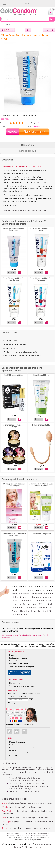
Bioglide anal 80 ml (41, 375)
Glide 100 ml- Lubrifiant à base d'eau (13, 229)
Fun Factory (8, 811)
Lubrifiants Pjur (19, 614)
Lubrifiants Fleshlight (41, 597)
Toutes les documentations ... (21, 753)
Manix (5, 807)
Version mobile (33, 847)
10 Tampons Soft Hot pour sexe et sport (14, 485)
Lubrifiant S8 (44, 611)
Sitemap (37, 840)
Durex (4, 803)
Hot (38, 123)
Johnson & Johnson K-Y (27, 604)
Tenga (4, 828)
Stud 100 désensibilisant (14, 375)
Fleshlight (6, 822)
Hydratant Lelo (28, 611)
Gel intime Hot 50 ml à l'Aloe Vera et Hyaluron (41, 485)
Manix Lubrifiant (20, 593)
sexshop (10, 833)
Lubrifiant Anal (43, 600)
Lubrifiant (23, 166)
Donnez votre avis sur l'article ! (25, 636)
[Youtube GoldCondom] (16, 731)
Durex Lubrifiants (21, 600)
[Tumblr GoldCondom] (24, 731)
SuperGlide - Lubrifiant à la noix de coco (14, 279)
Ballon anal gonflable (41, 425)
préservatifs (41, 199)
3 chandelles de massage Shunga (13, 426)
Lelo (4, 818)
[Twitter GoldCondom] (9, 731)
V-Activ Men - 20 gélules (41, 534)
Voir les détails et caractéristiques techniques (24, 210)
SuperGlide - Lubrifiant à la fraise (41, 229)
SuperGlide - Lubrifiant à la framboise (41, 279)
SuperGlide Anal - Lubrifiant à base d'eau (14, 535)
